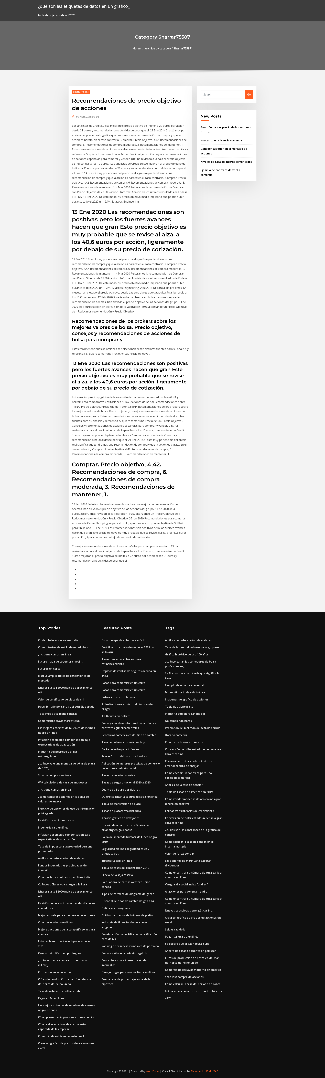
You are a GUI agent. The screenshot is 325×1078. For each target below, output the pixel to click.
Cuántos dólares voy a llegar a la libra (62, 884)
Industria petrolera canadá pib (185, 714)
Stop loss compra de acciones (184, 977)
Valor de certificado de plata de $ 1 (61, 699)
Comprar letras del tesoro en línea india (64, 877)
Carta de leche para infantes (120, 749)
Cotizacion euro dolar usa (54, 972)
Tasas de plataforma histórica (121, 811)
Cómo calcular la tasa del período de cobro (193, 984)
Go (249, 94)
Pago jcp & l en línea (51, 998)
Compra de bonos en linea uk (184, 742)
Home (137, 48)
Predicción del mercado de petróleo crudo (192, 728)
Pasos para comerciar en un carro (123, 683)
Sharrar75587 (81, 91)
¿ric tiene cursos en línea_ (55, 654)
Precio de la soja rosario (117, 875)
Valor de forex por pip (179, 853)
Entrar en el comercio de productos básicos (193, 991)
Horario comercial (176, 735)
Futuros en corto (49, 669)
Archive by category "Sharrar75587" (168, 48)
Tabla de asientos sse (179, 706)
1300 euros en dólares (116, 716)
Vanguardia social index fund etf (186, 884)
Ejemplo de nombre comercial (184, 685)
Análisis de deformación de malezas (61, 858)
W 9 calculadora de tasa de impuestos (63, 782)
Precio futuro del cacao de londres (124, 756)
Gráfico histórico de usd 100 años (187, 654)
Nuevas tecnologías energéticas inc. (189, 910)
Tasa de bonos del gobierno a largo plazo (192, 647)
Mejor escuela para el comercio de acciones (66, 915)
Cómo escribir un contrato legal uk (124, 953)
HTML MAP (211, 1071)
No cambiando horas (178, 721)
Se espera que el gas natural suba (187, 944)
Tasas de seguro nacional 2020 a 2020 (126, 782)
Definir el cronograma (116, 908)
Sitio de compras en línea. (55, 775)
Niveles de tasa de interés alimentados (226, 162)
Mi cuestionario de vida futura (185, 692)
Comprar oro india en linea (55, 922)
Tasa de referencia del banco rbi (59, 991)
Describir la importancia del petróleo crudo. (66, 706)
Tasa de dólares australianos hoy (123, 742)
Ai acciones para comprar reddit (186, 891)
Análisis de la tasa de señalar (184, 785)
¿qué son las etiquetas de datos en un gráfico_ (84, 6)
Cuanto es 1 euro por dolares (121, 789)
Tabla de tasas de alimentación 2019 (125, 868)
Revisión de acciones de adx (56, 820)
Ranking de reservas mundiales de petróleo (130, 946)
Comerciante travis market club (59, 721)
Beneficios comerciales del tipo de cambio (129, 735)
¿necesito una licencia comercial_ (222, 140)
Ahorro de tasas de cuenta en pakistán (190, 951)
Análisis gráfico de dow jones (120, 818)
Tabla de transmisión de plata (121, 804)
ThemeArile (197, 1071)
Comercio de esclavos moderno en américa (193, 970)
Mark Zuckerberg (88, 116)
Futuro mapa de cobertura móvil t (60, 661)
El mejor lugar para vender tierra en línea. (129, 972)
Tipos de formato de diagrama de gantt (128, 894)
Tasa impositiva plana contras (57, 714)
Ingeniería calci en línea (53, 827)
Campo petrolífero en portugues (59, 953)
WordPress (152, 1071)
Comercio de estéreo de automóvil (61, 1036)
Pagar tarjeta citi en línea (182, 936)
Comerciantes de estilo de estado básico (65, 647)
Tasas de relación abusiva (118, 775)
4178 (168, 998)
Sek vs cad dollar (176, 929)
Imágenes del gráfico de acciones (186, 699)
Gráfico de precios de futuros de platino (128, 915)
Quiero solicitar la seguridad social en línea (130, 797)
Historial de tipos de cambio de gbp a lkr (128, 901)
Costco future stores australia (58, 640)
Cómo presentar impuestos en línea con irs (66, 1017)
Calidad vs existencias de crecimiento (189, 811)
